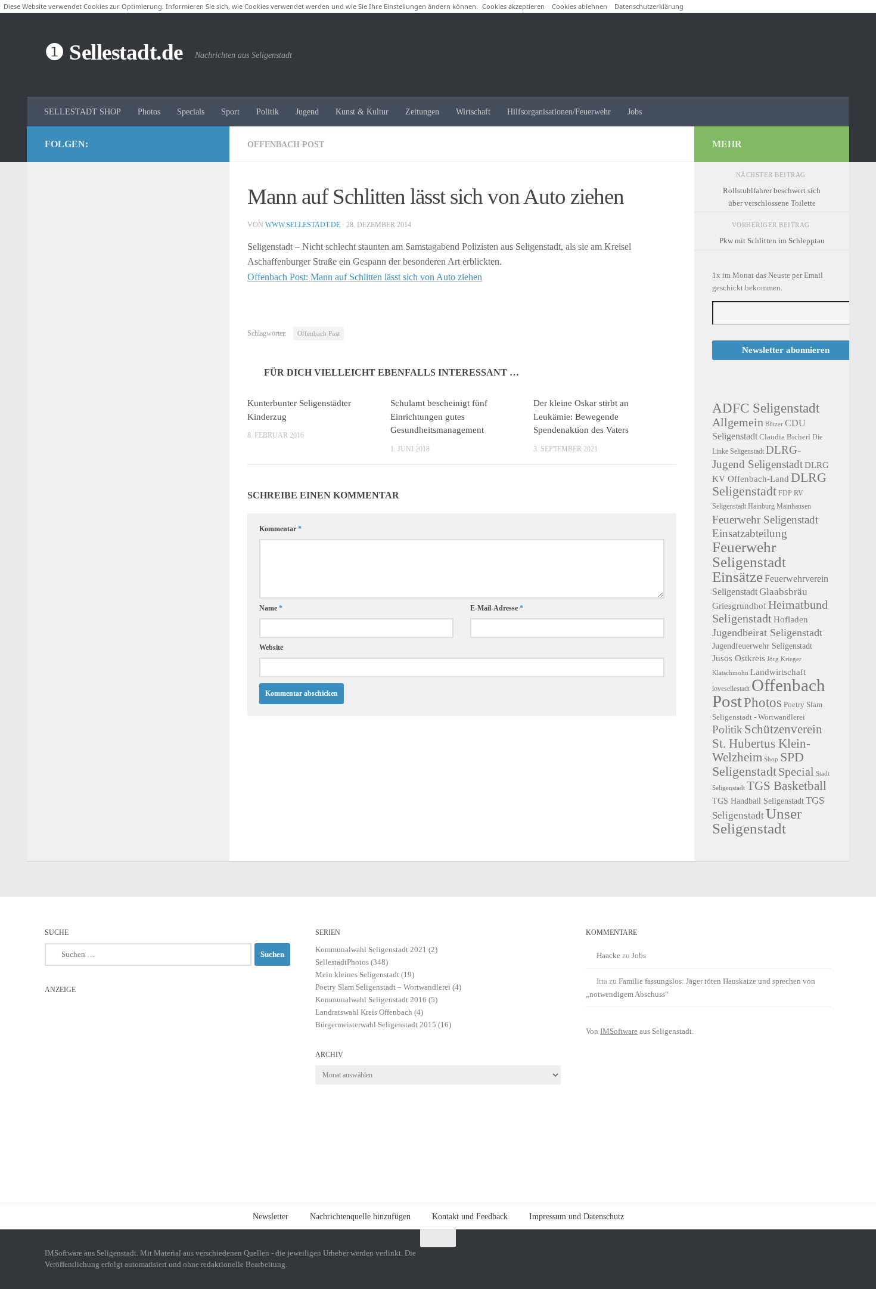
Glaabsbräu (783, 591)
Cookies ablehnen (579, 6)
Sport (230, 111)
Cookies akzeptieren (513, 6)
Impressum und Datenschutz (576, 1216)
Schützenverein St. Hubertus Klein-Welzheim (767, 743)
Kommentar (280, 529)
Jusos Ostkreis (738, 658)
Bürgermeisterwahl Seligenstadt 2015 (375, 1024)
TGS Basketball (787, 786)
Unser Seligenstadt (757, 820)
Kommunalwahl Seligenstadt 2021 (371, 949)
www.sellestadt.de (302, 225)
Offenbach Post (285, 144)
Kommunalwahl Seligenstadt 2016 (371, 999)
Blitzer (774, 424)
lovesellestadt (731, 689)
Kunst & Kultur (362, 111)
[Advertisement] (167, 1083)
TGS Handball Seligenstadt (758, 800)
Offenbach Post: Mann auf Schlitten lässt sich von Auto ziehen (364, 277)
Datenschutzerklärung (649, 6)
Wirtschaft (473, 111)
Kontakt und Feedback (470, 1216)
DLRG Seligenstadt (769, 484)
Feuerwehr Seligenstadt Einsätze (749, 562)
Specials (190, 111)
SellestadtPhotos (342, 962)
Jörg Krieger (784, 659)
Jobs (635, 111)
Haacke (608, 955)
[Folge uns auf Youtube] (204, 144)
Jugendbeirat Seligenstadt (767, 633)
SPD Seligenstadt (758, 764)
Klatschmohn (730, 673)
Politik (267, 111)
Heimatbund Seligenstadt (770, 611)
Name (270, 608)
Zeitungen (422, 111)
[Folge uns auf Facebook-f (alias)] (185, 144)
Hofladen (791, 619)
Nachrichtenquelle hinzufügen (360, 1216)
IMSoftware (619, 1031)
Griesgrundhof (739, 605)
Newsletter (270, 1216)
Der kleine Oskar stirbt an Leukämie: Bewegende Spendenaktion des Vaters (581, 416)
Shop (771, 759)
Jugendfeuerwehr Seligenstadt (762, 645)
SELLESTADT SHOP (82, 111)
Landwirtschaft (778, 672)
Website (271, 647)
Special (796, 771)
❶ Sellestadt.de (114, 52)
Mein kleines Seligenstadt (357, 974)
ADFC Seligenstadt (765, 408)
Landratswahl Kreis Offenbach (363, 1012)
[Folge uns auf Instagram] (166, 144)
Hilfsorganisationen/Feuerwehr (559, 111)
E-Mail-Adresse (496, 608)
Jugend (307, 111)
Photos (149, 111)
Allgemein (737, 422)
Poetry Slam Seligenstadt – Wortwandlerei (383, 987)
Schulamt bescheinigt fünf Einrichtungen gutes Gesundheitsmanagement (438, 416)
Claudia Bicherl (784, 436)
